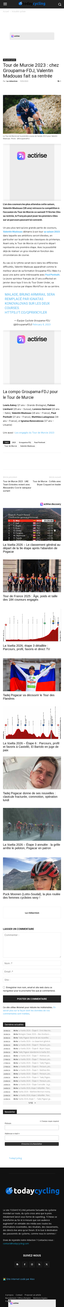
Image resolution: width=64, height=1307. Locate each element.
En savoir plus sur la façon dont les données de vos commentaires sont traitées (29, 1010)
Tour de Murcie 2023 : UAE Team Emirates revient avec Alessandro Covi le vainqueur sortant (17, 486)
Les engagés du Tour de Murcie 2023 (34, 432)
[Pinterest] (20, 88)
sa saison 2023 (52, 231)
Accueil (6, 11)
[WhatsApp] (26, 88)
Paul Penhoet (39, 442)
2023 (14, 442)
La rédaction (12, 81)
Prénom (8, 1123)
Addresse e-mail (12, 1134)
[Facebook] (6, 88)
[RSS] (39, 1264)
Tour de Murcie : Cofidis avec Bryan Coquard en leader (47, 483)
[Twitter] (13, 88)
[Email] (33, 88)
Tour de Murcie (10, 446)
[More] (40, 88)
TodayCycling (15, 1158)
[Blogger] (17, 1264)
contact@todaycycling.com (16, 1243)
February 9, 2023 (42, 324)
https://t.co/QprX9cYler (26, 312)
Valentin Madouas (27, 446)
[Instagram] (32, 1264)
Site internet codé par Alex (20, 1279)
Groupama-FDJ (25, 442)
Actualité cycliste (19, 11)
